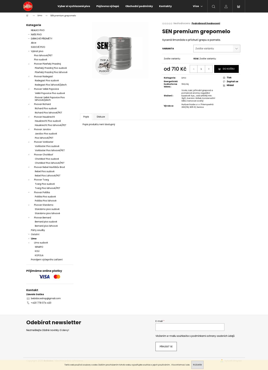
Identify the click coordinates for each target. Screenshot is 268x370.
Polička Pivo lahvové (45, 200)
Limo (34, 238)
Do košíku (229, 68)
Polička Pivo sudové (45, 196)
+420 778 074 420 (41, 302)
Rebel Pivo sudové (44, 171)
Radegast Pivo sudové (47, 80)
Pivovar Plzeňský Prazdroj (47, 63)
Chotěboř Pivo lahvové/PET (49, 162)
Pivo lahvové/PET (43, 55)
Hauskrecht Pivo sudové (48, 120)
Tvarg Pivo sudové (45, 183)
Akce (33, 42)
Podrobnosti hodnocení (206, 23)
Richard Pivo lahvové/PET (48, 112)
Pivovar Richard (42, 104)
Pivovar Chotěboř (43, 154)
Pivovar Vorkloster (43, 141)
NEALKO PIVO (38, 30)
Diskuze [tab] (101, 116)
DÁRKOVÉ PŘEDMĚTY (41, 38)
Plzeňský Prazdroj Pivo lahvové (51, 72)
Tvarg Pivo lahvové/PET (47, 188)
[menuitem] (73, 6)
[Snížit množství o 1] (193, 69)
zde (187, 364)
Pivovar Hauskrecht (44, 116)
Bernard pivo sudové (46, 221)
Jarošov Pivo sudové (46, 133)
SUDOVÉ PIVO (38, 47)
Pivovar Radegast (43, 76)
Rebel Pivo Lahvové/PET (47, 175)
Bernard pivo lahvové (46, 225)
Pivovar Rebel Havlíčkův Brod (49, 167)
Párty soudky (38, 230)
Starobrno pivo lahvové (47, 213)
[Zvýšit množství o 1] (208, 69)
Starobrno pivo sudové (47, 209)
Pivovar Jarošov (42, 129)
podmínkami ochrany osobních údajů (213, 336)
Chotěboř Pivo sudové (47, 158)
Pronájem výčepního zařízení (47, 259)
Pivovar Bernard (42, 217)
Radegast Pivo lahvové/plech (51, 84)
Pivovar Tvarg (41, 179)
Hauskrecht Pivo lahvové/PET (50, 125)
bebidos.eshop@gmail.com (46, 298)
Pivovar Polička (42, 192)
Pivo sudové (40, 59)
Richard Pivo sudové (46, 108)
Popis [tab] (86, 116)
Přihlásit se (166, 346)
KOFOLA (39, 255)
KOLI (37, 251)
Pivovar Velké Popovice (46, 89)
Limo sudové (41, 242)
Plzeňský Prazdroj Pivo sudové (51, 68)
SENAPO (39, 246)
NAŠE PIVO (36, 34)
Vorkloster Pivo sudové (47, 146)
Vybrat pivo (37, 51)
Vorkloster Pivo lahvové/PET (50, 150)
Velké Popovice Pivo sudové (50, 93)
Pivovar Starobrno (43, 204)
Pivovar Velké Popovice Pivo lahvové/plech (50, 99)
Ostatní (35, 234)
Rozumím (197, 364)
